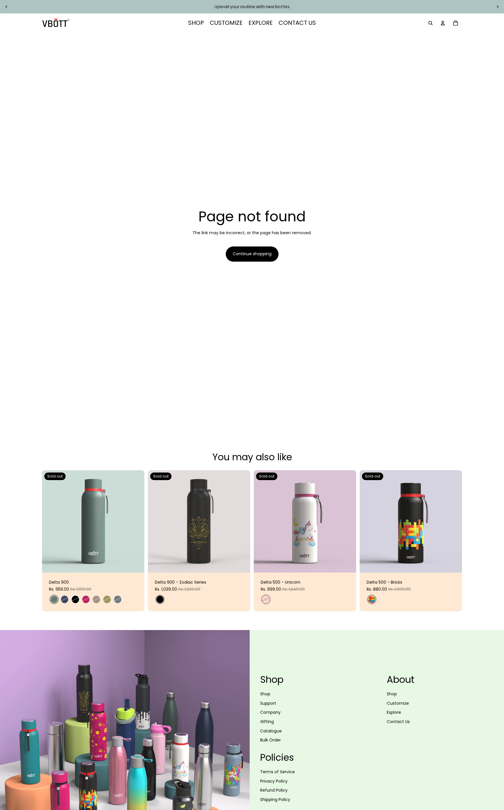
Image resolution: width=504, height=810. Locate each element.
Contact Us (398, 722)
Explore (394, 712)
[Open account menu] (442, 23)
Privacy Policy (274, 781)
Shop (265, 694)
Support (268, 703)
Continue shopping (252, 254)
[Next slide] (497, 6)
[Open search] (430, 23)
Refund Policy (274, 790)
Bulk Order (270, 740)
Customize (398, 703)
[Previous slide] (6, 6)
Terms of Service (277, 772)
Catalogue (271, 731)
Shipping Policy (275, 799)
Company (270, 712)
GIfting (267, 722)
